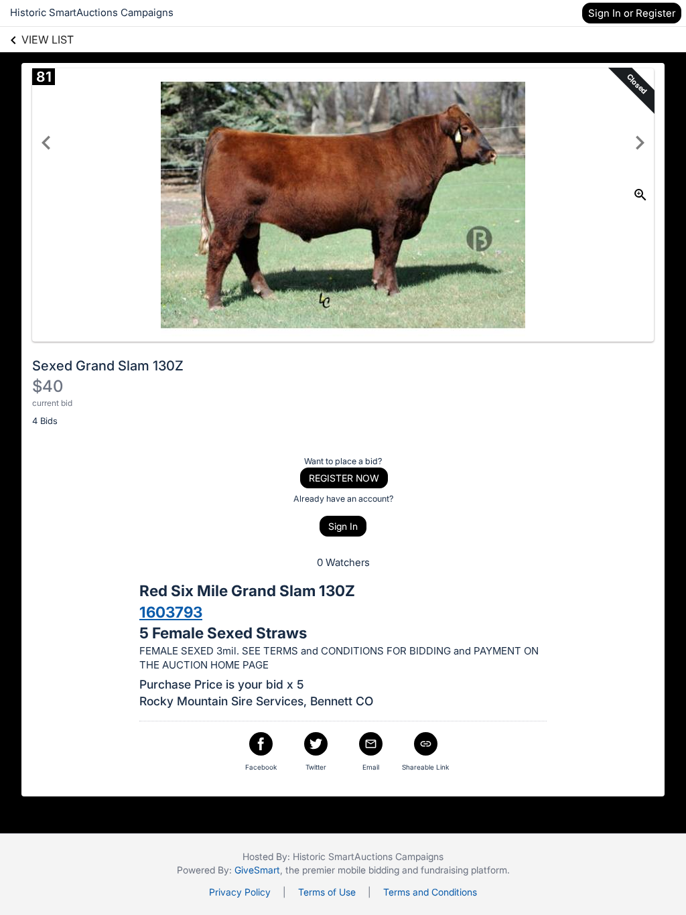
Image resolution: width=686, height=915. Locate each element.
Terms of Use (327, 892)
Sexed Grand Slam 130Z (108, 366)
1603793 (170, 612)
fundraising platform (464, 869)
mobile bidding (368, 869)
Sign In (343, 526)
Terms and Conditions (430, 892)
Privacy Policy (240, 892)
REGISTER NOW (344, 478)
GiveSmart (257, 869)
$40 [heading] (47, 386)
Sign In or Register (631, 13)
